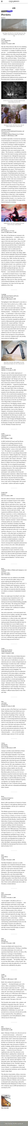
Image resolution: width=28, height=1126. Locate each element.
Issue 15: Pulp (4, 11)
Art (7, 11)
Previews (10, 11)
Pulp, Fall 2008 (5, 1108)
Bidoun (3, 17)
